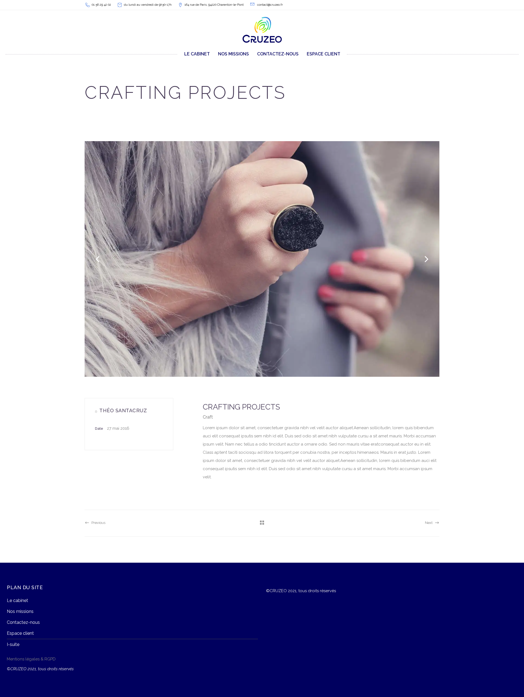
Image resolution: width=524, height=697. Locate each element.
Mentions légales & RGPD (31, 659)
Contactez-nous (23, 622)
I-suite (13, 644)
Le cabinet (17, 600)
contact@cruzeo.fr (270, 5)
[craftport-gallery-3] (262, 259)
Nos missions (20, 611)
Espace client (20, 633)
